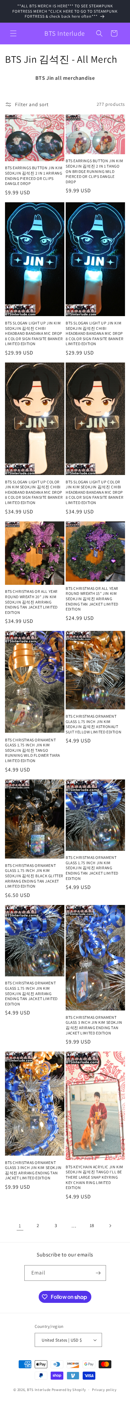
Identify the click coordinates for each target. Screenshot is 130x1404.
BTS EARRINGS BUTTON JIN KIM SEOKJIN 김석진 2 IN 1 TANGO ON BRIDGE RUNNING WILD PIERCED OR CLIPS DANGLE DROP (94, 171)
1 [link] (20, 1225)
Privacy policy (104, 1389)
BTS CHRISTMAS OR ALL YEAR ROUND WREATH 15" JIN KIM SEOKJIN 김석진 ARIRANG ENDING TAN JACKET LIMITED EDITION (92, 599)
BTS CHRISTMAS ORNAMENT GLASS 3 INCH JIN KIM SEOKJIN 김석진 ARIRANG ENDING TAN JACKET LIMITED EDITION (94, 1025)
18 (92, 1225)
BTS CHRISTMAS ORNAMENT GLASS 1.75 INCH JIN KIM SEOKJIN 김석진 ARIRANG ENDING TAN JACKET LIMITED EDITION (92, 868)
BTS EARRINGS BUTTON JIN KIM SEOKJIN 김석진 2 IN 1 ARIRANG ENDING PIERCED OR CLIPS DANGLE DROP (33, 175)
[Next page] (110, 1225)
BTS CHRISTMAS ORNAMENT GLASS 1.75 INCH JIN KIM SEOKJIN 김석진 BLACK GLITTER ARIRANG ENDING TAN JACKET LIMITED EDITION (34, 876)
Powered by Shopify (69, 1389)
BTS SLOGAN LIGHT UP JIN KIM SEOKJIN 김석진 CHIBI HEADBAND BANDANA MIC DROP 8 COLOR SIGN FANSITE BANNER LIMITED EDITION (34, 333)
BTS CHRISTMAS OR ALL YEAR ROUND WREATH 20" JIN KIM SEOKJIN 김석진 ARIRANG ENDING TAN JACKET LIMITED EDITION (31, 602)
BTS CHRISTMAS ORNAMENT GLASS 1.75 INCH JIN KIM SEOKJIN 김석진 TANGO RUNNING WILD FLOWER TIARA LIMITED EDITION (32, 750)
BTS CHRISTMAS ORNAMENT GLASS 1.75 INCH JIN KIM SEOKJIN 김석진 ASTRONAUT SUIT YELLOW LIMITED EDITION (93, 724)
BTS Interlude (39, 1389)
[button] (13, 33)
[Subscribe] (98, 1273)
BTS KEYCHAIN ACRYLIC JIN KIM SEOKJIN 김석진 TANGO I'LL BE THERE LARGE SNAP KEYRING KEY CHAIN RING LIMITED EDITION (94, 1177)
